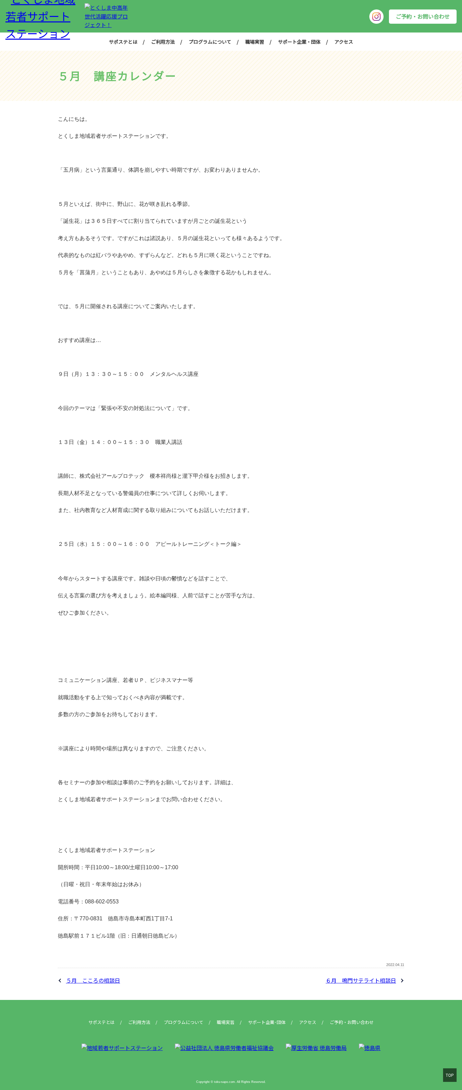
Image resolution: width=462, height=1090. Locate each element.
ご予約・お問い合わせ (423, 16)
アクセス (343, 41)
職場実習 (254, 41)
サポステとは (123, 41)
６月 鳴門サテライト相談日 (361, 980)
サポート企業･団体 (266, 1022)
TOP (450, 1075)
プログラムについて (210, 41)
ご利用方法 (163, 41)
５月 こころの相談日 (93, 980)
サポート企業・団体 (299, 41)
